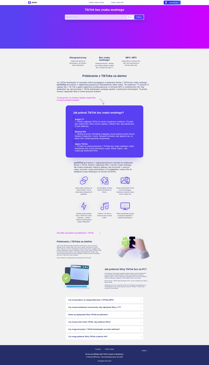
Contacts (98, 349)
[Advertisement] (104, 34)
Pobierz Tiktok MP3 (117, 2)
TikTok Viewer (109, 349)
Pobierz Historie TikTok (96, 2)
